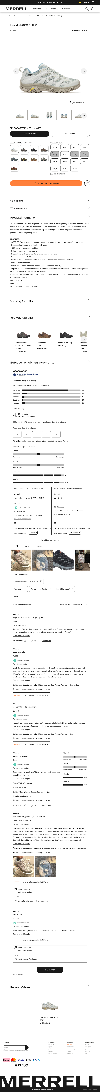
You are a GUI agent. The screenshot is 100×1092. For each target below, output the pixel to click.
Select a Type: (26, 128)
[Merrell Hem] (16, 8)
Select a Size (56, 143)
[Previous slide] (38, 2)
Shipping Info (51, 1047)
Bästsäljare (87, 1051)
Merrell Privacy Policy (26, 1050)
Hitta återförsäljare (71, 1046)
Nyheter (86, 1049)
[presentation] (50, 1023)
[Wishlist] (92, 2)
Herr (46, 9)
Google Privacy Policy (15, 1050)
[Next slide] (61, 2)
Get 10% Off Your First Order (50, 2)
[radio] (30, 134)
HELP (86, 2)
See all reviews (18, 974)
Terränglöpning (88, 1047)
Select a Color (21, 143)
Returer (50, 1046)
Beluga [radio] (24, 149)
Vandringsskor (88, 1046)
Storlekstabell (59, 174)
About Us (87, 1044)
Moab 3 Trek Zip (65, 343)
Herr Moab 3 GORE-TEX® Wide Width (23, 346)
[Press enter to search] (86, 8)
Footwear (36, 9)
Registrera (51, 1051)
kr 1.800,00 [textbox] (14, 31)
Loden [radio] (24, 158)
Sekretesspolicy (37, 1089)
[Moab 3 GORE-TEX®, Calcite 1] (50, 70)
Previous (16, 71)
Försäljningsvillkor (20, 1050)
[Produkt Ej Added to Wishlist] (87, 183)
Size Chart (69, 1051)
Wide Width (70, 134)
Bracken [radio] (44, 149)
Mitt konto (51, 1049)
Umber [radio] (14, 168)
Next (84, 71)
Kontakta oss (51, 1044)
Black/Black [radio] (34, 149)
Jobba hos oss (70, 1053)
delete (68, 1047)
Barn (86, 1053)
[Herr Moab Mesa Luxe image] (45, 333)
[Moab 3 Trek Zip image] (66, 333)
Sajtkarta (33, 1089)
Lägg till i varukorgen (46, 183)
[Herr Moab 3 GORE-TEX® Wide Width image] (23, 333)
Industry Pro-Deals (71, 1049)
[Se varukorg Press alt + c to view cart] (92, 8)
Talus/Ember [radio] (44, 158)
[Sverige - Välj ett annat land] (80, 3)
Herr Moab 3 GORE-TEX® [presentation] (23, 25)
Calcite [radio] (14, 149)
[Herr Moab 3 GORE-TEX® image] (50, 1003)
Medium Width (30, 134)
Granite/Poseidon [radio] (14, 158)
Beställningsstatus (53, 1053)
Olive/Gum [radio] (34, 158)
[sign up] (26, 1048)
